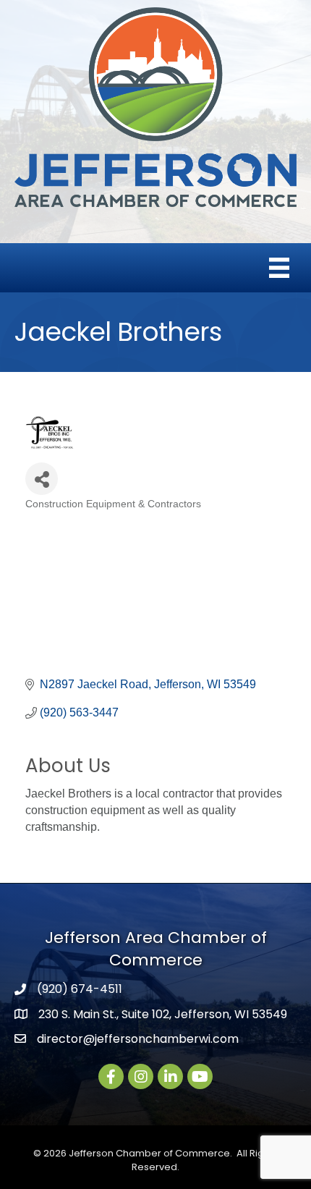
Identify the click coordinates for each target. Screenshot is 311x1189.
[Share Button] (41, 478)
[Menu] (279, 267)
